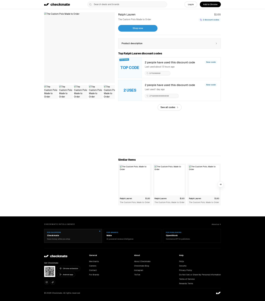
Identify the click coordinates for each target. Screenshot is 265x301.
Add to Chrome (210, 4)
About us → (216, 224)
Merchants (94, 261)
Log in (191, 4)
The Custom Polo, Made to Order (135, 202)
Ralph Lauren (126, 198)
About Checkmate (142, 261)
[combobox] (127, 4)
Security (183, 266)
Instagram (138, 270)
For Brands (94, 275)
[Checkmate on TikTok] (52, 282)
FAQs (181, 261)
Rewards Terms (186, 283)
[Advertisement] (169, 133)
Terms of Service (187, 279)
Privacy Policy (185, 270)
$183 (147, 198)
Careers (92, 266)
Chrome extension (70, 268)
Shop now (138, 28)
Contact (93, 270)
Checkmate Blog (141, 266)
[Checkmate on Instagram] (46, 282)
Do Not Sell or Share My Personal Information (200, 275)
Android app (68, 275)
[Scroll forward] (221, 184)
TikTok (137, 275)
